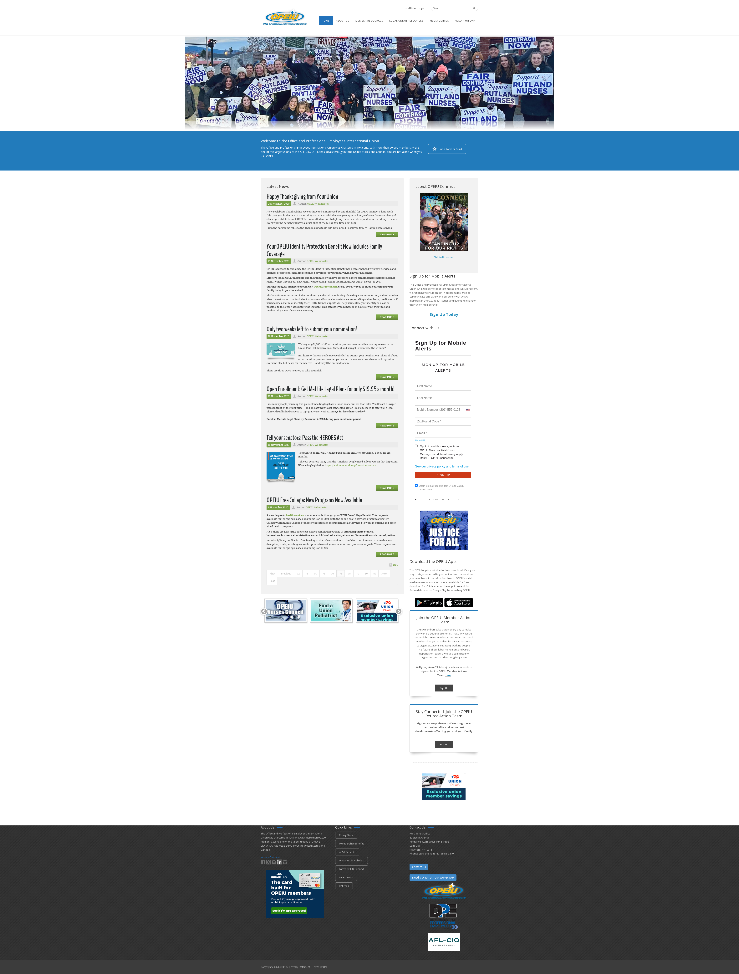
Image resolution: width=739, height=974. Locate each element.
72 (298, 573)
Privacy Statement (300, 967)
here (448, 675)
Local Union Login (414, 8)
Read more (387, 234)
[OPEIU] (285, 17)
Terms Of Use (319, 967)
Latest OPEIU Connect (351, 869)
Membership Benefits (351, 843)
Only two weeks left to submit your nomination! (312, 329)
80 (366, 573)
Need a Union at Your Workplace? (433, 877)
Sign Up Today (444, 314)
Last (272, 581)
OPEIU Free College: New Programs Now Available (314, 500)
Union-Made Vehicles (351, 860)
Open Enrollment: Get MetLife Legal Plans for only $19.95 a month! (331, 389)
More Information (271, 857)
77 (340, 573)
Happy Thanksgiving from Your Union (302, 196)
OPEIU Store (346, 877)
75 (324, 573)
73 (306, 573)
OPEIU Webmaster (318, 203)
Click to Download (444, 257)
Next (384, 573)
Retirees (344, 886)
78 (349, 573)
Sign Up (444, 688)
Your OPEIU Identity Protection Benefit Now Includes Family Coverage (324, 250)
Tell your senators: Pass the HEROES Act (305, 437)
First (272, 573)
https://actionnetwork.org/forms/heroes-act (350, 465)
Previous (286, 573)
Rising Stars (346, 835)
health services (295, 515)
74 (315, 573)
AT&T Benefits (347, 852)
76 (332, 573)
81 (374, 573)
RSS (395, 564)
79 (357, 573)
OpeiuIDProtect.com (326, 286)
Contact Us (419, 867)
